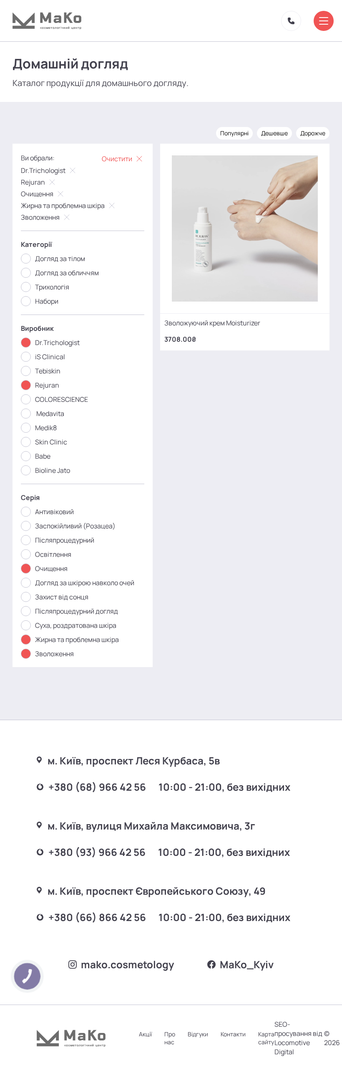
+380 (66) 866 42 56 (97, 917)
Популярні (234, 133)
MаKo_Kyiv (247, 964)
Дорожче (312, 133)
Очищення (37, 193)
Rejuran (33, 182)
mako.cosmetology (127, 964)
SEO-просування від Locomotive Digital (298, 1038)
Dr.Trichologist (43, 170)
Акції (145, 1034)
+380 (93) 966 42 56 (97, 852)
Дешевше (274, 133)
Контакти (233, 1034)
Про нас (169, 1038)
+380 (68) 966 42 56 (97, 787)
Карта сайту (266, 1038)
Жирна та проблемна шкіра (63, 205)
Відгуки (198, 1034)
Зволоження (40, 217)
